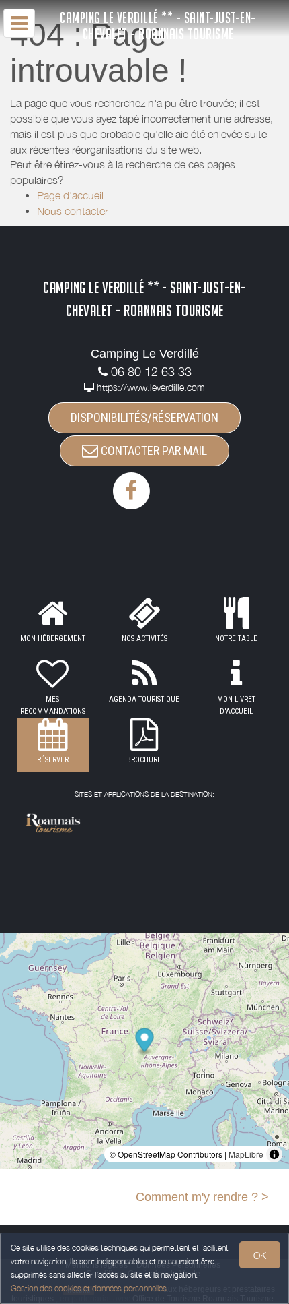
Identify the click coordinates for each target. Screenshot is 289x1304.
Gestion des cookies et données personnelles (89, 1288)
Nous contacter (72, 211)
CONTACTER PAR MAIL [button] (152, 450)
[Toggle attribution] (274, 1154)
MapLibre (246, 1154)
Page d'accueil (70, 195)
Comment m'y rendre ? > (202, 1197)
